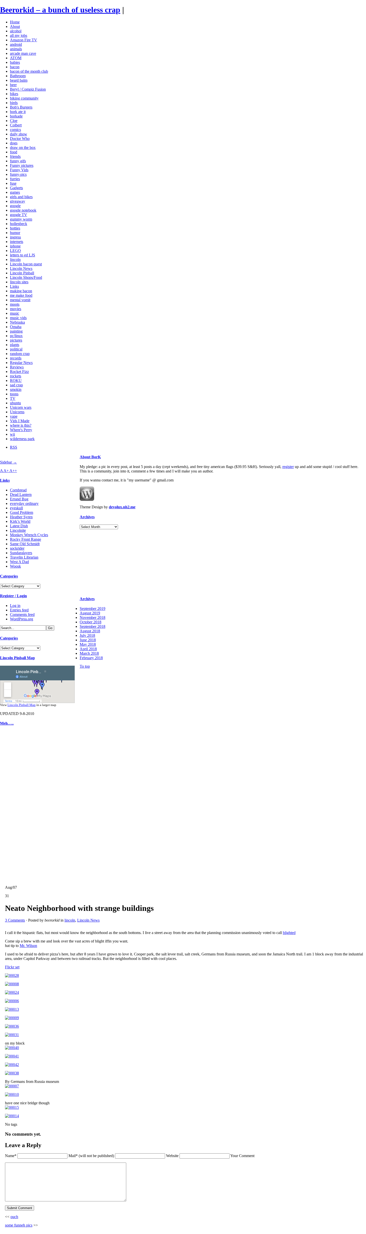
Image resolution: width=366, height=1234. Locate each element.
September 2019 (92, 608)
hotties (15, 228)
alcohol (15, 31)
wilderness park (22, 439)
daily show (18, 134)
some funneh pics (18, 1225)
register (288, 467)
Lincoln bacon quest (26, 264)
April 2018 (88, 649)
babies (15, 62)
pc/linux (16, 336)
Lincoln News (21, 268)
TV (12, 398)
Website (172, 1156)
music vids (18, 318)
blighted (289, 933)
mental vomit (20, 300)
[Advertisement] (15, 805)
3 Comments (15, 920)
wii (12, 434)
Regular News (21, 362)
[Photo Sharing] (12, 975)
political (16, 349)
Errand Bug (19, 499)
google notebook (23, 210)
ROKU (16, 380)
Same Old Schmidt (25, 544)
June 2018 (88, 640)
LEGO (15, 250)
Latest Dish (19, 526)
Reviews (17, 367)
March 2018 (89, 653)
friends (15, 156)
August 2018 (90, 631)
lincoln (15, 259)
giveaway (17, 201)
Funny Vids (19, 170)
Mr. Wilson (28, 945)
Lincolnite (18, 530)
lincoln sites (19, 282)
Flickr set (12, 967)
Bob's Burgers (21, 107)
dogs (13, 143)
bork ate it (18, 112)
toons (14, 394)
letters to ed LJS (22, 255)
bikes (14, 94)
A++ (13, 471)
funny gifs (18, 161)
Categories (9, 576)
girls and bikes (21, 197)
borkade (16, 116)
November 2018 (92, 617)
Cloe (13, 120)
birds (14, 103)
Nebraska (17, 322)
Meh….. (7, 723)
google (15, 206)
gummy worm (21, 219)
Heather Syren (21, 517)
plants (14, 345)
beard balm (18, 80)
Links (14, 286)
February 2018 (91, 658)
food (13, 152)
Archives (87, 517)
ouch (14, 1217)
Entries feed (19, 610)
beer (13, 85)
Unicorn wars (20, 407)
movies (15, 309)
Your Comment (242, 1156)
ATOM (15, 58)
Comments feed (22, 614)
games (15, 192)
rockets (15, 376)
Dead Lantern (21, 494)
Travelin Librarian (24, 557)
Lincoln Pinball (22, 273)
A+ (6, 471)
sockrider (17, 548)
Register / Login (13, 596)
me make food (21, 295)
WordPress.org (21, 619)
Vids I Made (19, 421)
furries (15, 179)
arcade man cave (23, 53)
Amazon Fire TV (23, 40)
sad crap (16, 385)
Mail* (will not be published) (91, 1156)
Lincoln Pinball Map (17, 658)
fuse (13, 183)
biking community (24, 98)
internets (16, 241)
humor (15, 233)
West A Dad (19, 562)
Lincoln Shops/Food (26, 277)
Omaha (15, 327)
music (14, 313)
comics (15, 129)
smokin (15, 389)
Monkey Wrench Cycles (29, 535)
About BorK (90, 457)
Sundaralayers (21, 553)
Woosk (15, 566)
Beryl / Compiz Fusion (28, 89)
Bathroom (18, 76)
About (15, 26)
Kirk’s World (20, 521)
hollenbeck (18, 224)
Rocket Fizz (19, 371)
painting (16, 331)
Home (15, 22)
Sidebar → (8, 462)
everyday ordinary (24, 503)
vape (13, 416)
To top (85, 666)
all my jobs (18, 35)
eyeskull (16, 508)
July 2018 (87, 635)
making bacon (21, 291)
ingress (15, 237)
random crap (20, 354)
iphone (15, 246)
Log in (15, 605)
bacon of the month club (29, 71)
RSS (13, 447)
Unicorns (17, 412)
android (16, 44)
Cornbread (18, 490)
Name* (10, 1156)
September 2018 (92, 626)
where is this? (20, 425)
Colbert (16, 125)
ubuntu (15, 403)
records (15, 358)
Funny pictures (21, 165)
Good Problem (21, 512)
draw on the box (23, 147)
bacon (14, 67)
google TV (18, 215)
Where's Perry (21, 430)
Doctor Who (20, 138)
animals (16, 49)
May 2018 (88, 644)
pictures (16, 340)
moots (14, 304)
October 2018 (90, 622)
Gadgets (16, 188)
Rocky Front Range (25, 539)
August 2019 (90, 613)
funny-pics (18, 174)
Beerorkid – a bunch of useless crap (60, 9)
